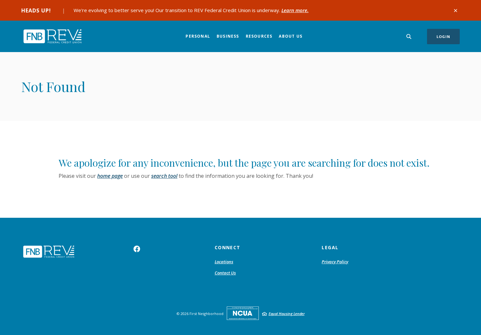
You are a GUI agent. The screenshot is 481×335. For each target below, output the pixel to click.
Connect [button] (227, 247)
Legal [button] (330, 247)
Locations (224, 262)
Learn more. (295, 10)
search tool (164, 175)
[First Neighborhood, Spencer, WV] (52, 36)
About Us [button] (290, 36)
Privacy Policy (335, 262)
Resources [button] (259, 36)
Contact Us (225, 273)
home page (110, 175)
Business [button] (228, 36)
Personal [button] (198, 36)
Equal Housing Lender (287, 313)
